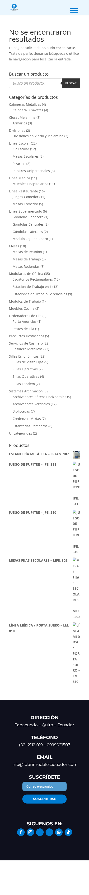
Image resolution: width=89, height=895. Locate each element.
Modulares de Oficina (26, 273)
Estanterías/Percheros (30, 426)
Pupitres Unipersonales (31, 170)
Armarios (20, 123)
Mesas (14, 246)
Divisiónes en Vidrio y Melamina (38, 136)
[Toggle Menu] (74, 10)
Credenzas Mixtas (27, 418)
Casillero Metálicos (27, 349)
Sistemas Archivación (26, 391)
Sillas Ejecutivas (25, 369)
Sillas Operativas (26, 376)
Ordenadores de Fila (25, 315)
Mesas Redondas (26, 266)
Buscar (71, 83)
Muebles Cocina (21, 308)
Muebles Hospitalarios (30, 184)
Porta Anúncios (25, 321)
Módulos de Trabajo (25, 301)
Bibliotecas (21, 411)
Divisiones (17, 130)
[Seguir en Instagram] (30, 832)
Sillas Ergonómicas (24, 356)
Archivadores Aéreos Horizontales (39, 397)
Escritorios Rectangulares (33, 279)
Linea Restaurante (23, 191)
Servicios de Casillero (26, 343)
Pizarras (19, 163)
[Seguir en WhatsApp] (59, 832)
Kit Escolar (21, 149)
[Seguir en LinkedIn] (40, 832)
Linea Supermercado (25, 211)
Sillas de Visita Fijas (28, 362)
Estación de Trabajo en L (32, 286)
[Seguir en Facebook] (21, 832)
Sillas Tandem (24, 384)
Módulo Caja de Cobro (30, 238)
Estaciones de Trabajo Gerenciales (40, 294)
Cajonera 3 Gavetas (28, 110)
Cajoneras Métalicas (25, 104)
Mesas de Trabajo (27, 259)
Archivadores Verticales (31, 404)
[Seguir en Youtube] (49, 832)
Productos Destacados (26, 336)
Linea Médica (19, 178)
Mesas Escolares (26, 156)
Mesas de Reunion (27, 252)
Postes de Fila (23, 329)
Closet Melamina (22, 117)
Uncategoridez (20, 433)
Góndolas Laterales (28, 231)
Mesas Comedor (25, 204)
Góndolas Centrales (28, 224)
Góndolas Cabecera (28, 217)
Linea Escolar (19, 143)
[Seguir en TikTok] (68, 832)
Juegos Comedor (25, 197)
